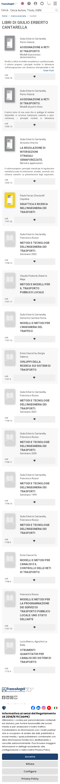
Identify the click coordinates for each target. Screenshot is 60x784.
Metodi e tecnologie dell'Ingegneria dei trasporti (35, 528)
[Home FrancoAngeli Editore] (10, 4)
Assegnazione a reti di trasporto (34, 49)
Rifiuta (30, 764)
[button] (22, 4)
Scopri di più (48, 70)
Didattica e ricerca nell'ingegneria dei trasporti (34, 208)
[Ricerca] (56, 10)
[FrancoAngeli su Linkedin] (7, 698)
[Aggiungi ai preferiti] (34, 76)
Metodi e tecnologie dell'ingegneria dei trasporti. (35, 246)
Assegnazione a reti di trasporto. (34, 101)
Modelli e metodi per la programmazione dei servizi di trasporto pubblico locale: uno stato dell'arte (35, 609)
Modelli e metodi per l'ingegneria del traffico (35, 327)
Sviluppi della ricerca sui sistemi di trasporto (35, 365)
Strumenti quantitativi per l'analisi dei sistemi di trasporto (35, 656)
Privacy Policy (30, 778)
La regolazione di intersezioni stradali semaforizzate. (32, 153)
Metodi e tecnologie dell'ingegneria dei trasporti (35, 487)
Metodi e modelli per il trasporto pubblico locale (35, 288)
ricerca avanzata (18, 16)
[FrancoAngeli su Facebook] (3, 698)
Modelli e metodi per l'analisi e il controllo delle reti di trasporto (35, 566)
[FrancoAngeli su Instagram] (11, 698)
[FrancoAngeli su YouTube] (15, 698)
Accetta (30, 756)
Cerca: (5, 10)
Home (4, 16)
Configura (30, 771)
